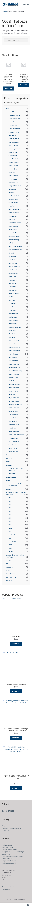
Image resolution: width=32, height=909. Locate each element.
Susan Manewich (14, 408)
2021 (10, 531)
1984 (7, 108)
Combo (8, 462)
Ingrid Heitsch (13, 226)
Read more (8, 88)
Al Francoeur (13, 125)
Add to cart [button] (16, 644)
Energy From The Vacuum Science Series (17, 485)
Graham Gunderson (15, 209)
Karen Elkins (13, 280)
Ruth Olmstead (14, 388)
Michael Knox (13, 324)
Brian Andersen (14, 142)
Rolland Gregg (13, 378)
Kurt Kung (12, 300)
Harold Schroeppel (15, 223)
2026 (10, 548)
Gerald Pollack (13, 203)
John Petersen (13, 263)
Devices (9, 465)
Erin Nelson (12, 193)
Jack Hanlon (13, 230)
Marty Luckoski (13, 320)
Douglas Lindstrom (15, 186)
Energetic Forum (7, 847)
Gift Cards (9, 567)
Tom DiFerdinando (15, 431)
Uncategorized (11, 577)
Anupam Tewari (14, 132)
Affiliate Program (7, 845)
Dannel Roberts (14, 162)
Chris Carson (13, 156)
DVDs (8, 480)
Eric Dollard (12, 189)
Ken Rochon (13, 287)
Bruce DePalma (14, 145)
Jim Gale (11, 253)
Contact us (5, 830)
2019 (10, 525)
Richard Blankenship (15, 371)
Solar (8, 570)
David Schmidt (13, 176)
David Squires (13, 179)
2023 (10, 545)
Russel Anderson (14, 384)
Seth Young (12, 394)
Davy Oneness (13, 183)
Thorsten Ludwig (14, 425)
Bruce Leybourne (14, 149)
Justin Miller (12, 277)
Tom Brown (12, 428)
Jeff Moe (11, 243)
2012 (10, 501)
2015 (10, 511)
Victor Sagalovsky (14, 441)
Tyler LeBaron (13, 438)
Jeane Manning (14, 240)
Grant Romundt (14, 213)
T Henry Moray (13, 415)
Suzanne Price (13, 411)
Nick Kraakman (14, 341)
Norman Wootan (14, 347)
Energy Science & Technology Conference (16, 494)
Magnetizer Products (9, 861)
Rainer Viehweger (14, 368)
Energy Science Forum (9, 850)
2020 (10, 528)
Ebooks (8, 489)
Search (16, 906)
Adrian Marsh (13, 122)
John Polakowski (14, 267)
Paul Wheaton (13, 361)
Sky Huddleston (14, 398)
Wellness (9, 581)
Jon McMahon (13, 273)
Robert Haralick (14, 374)
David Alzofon (13, 166)
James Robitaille (14, 236)
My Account (5, 906)
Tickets (13, 535)
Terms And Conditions (9, 887)
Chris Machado (14, 159)
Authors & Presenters (13, 112)
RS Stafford (12, 381)
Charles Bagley (14, 152)
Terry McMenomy (14, 418)
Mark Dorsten (13, 314)
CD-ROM (9, 458)
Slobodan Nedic (14, 401)
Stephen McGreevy (15, 405)
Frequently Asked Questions (11, 828)
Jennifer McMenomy (15, 246)
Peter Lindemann (14, 364)
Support (4, 826)
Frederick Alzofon (14, 196)
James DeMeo (13, 233)
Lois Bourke (12, 310)
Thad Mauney (13, 421)
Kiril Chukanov (13, 297)
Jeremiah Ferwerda (15, 250)
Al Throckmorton (14, 129)
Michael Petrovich (15, 327)
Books (8, 455)
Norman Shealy (14, 344)
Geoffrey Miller (14, 199)
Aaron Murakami (14, 115)
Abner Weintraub (14, 119)
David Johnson (13, 169)
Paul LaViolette (13, 357)
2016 (10, 515)
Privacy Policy (6, 889)
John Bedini (12, 260)
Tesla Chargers (7, 859)
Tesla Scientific (11, 574)
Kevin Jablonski (14, 293)
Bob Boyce (12, 135)
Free (7, 564)
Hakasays (12, 220)
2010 (10, 498)
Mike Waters (13, 334)
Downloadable (11, 477)
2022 (10, 538)
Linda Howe (12, 307)
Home (5, 12)
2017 (10, 518)
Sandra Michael (14, 391)
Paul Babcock (13, 354)
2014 (10, 508)
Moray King (12, 337)
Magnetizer (12, 474)
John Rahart (13, 270)
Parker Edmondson (15, 351)
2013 (10, 505)
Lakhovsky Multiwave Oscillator (16, 469)
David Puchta (13, 172)
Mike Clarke (12, 330)
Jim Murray (12, 256)
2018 (10, 521)
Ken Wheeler (13, 290)
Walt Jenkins (13, 445)
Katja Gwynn (13, 283)
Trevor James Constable (17, 435)
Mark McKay (13, 317)
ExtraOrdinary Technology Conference (15, 556)
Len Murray (12, 304)
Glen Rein (12, 206)
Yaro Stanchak (13, 452)
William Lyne (13, 448)
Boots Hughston (14, 139)
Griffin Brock (13, 216)
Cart (24, 904)
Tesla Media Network (9, 863)
